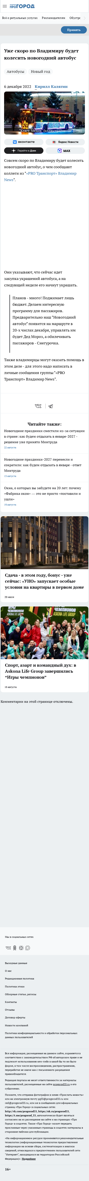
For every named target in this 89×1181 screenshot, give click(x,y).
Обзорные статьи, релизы (20, 994)
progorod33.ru (61, 1084)
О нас (8, 970)
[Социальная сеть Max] (65, 150)
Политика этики (14, 986)
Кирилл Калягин (51, 86)
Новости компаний (16, 1025)
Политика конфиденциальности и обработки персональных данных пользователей (41, 1035)
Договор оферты (15, 1017)
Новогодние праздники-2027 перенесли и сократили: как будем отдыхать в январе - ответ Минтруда (42, 467)
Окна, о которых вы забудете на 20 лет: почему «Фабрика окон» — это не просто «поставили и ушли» (42, 496)
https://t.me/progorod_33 (20, 1115)
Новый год (40, 71)
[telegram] (52, 406)
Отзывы (10, 1009)
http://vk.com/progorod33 (21, 1111)
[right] (84, 18)
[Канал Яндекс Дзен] (23, 150)
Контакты (11, 1002)
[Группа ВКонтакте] (23, 142)
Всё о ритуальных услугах (20, 18)
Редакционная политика (19, 978)
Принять (74, 30)
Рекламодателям (53, 18)
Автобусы (15, 71)
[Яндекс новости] (65, 142)
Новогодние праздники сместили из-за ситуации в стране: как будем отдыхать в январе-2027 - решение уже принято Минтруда (44, 439)
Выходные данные (16, 963)
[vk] (38, 406)
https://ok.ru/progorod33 (53, 1111)
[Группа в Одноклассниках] (14, 948)
